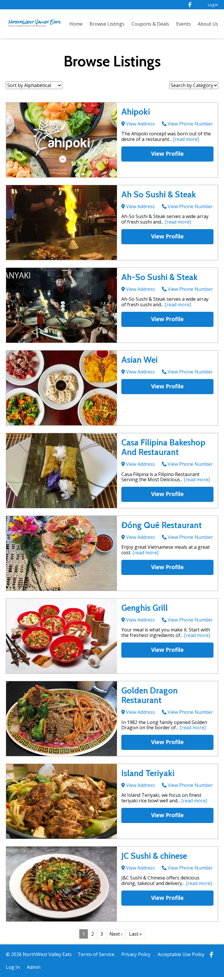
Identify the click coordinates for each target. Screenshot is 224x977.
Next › (116, 934)
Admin (34, 967)
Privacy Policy (135, 954)
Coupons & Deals (150, 24)
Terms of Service (96, 954)
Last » (135, 934)
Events (183, 24)
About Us (208, 24)
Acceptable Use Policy (181, 954)
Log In (213, 4)
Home (76, 24)
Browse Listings (107, 24)
